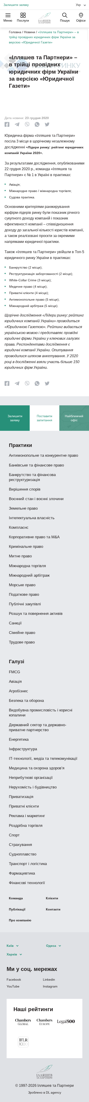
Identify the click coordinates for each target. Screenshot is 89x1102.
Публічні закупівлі (25, 604)
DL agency (53, 1092)
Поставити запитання (44, 418)
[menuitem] (79, 4)
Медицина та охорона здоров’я (36, 768)
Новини (29, 32)
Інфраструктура (23, 749)
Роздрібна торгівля (25, 825)
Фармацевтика (22, 873)
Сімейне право (22, 633)
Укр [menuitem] (78, 5)
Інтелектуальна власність (32, 518)
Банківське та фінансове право (36, 465)
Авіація (15, 681)
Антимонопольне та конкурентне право (43, 455)
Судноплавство (22, 854)
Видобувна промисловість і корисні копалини (40, 712)
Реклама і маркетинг (27, 816)
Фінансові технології (27, 883)
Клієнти (52, 898)
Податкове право (24, 594)
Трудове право (22, 642)
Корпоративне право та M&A (34, 537)
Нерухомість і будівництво (33, 787)
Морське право (22, 585)
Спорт (14, 835)
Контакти (53, 909)
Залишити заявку (16, 5)
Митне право (20, 556)
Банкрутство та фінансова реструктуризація (32, 477)
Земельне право (23, 508)
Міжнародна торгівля (27, 566)
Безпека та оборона (26, 700)
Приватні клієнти (24, 806)
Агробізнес (18, 691)
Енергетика (19, 739)
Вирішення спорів (24, 489)
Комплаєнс (19, 527)
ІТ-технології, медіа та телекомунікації (43, 758)
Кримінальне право (26, 546)
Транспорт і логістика (28, 864)
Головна (15, 32)
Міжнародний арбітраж (29, 575)
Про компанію (20, 920)
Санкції (15, 623)
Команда (16, 898)
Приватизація (21, 797)
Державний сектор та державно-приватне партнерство (37, 727)
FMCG (14, 672)
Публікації (17, 909)
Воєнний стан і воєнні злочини (36, 499)
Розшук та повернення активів (36, 613)
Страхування (20, 845)
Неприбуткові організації (31, 777)
